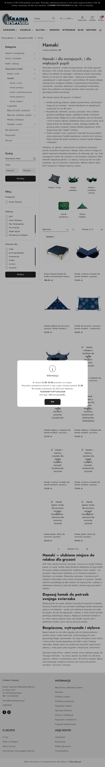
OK (52, 401)
